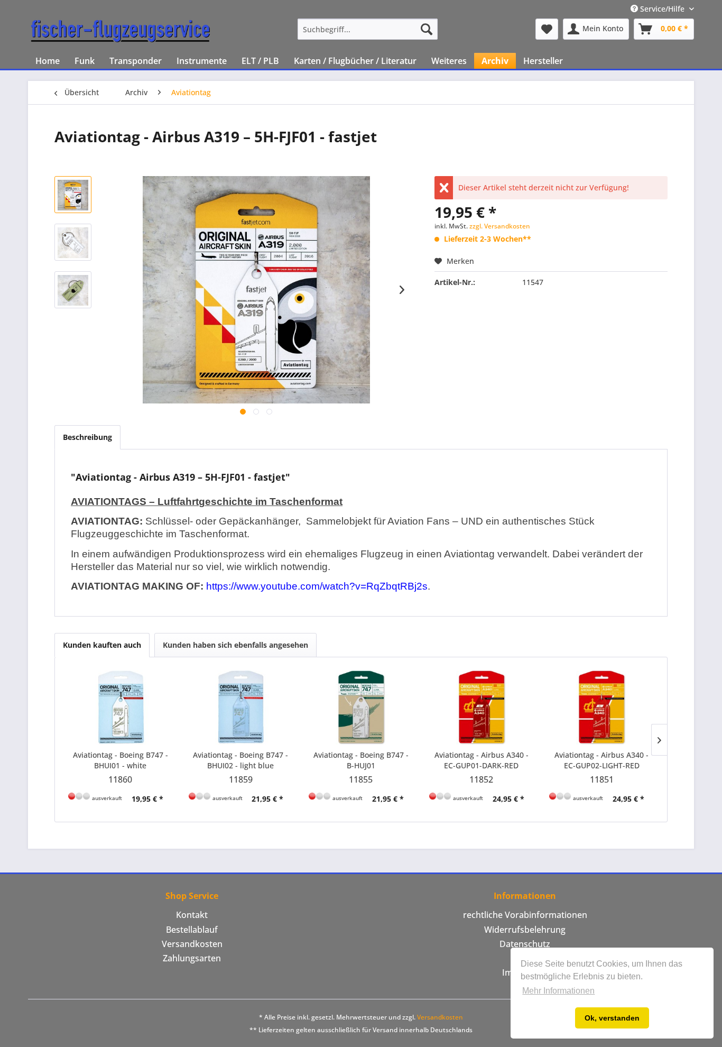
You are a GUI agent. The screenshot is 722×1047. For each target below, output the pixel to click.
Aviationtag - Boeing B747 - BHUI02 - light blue (240, 760)
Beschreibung (87, 437)
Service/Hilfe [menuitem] (662, 9)
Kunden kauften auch (102, 645)
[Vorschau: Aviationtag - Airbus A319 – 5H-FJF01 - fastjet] (72, 194)
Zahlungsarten (192, 958)
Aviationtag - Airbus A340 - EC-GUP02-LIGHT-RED (601, 760)
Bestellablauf (192, 929)
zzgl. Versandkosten (499, 226)
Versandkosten (192, 944)
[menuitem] (368, 29)
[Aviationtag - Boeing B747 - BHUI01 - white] (120, 708)
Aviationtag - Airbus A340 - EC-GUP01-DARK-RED (481, 760)
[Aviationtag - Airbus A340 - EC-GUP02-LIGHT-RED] (601, 708)
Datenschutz (524, 944)
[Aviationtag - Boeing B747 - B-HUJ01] (361, 708)
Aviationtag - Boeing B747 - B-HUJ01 (361, 760)
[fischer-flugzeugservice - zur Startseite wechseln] (120, 32)
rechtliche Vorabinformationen (525, 915)
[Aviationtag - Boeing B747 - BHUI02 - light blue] (241, 708)
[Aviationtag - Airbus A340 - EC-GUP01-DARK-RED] (481, 708)
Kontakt (192, 915)
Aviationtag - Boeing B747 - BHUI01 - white (120, 760)
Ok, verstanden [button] (612, 1018)
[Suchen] (426, 29)
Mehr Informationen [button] (558, 990)
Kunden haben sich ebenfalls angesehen (235, 645)
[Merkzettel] (546, 29)
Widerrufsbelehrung (525, 929)
